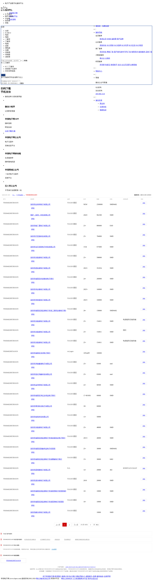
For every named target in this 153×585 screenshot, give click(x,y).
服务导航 (99, 32)
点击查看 (54, 549)
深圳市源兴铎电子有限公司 (40, 480)
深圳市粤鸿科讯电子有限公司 (41, 406)
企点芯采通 (125, 65)
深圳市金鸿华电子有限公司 (40, 385)
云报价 (107, 58)
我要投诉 (103, 110)
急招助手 (114, 65)
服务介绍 (65, 576)
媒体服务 (141, 52)
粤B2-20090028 (66, 578)
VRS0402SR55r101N (13, 560)
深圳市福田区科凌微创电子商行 (42, 279)
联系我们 (58, 576)
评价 (33, 208)
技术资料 (12, 19)
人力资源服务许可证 (79, 578)
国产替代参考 (119, 52)
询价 (143, 203)
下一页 (76, 524)
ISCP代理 (124, 45)
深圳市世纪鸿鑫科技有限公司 (41, 374)
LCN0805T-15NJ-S (45, 539)
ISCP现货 (139, 45)
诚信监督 (99, 100)
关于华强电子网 (48, 576)
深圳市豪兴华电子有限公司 (40, 512)
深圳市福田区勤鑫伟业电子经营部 (42, 448)
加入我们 (72, 576)
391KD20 (57, 539)
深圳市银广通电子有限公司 (40, 226)
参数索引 (89, 576)
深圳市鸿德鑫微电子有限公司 (41, 364)
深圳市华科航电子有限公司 (40, 300)
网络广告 (110, 52)
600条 (109, 39)
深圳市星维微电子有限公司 (40, 470)
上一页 (58, 524)
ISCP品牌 (117, 45)
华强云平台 (13, 16)
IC (84, 576)
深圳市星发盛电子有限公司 (40, 268)
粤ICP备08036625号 (43, 578)
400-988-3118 (100, 94)
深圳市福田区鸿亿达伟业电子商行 (42, 395)
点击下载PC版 (10, 131)
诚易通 (113, 39)
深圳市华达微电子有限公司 (40, 289)
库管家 (102, 65)
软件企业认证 (93, 578)
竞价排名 (103, 52)
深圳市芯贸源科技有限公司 (40, 236)
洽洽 (119, 65)
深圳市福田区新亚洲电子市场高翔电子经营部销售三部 (50, 491)
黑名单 (102, 103)
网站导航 (79, 576)
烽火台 (102, 58)
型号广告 (127, 52)
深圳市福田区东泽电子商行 (40, 353)
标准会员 (103, 39)
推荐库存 (134, 52)
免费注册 (105, 26)
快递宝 (107, 65)
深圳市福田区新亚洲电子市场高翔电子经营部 (47, 502)
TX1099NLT (67, 539)
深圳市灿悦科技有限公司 (39, 417)
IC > (14, 195)
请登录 (98, 26)
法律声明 (107, 576)
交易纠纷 (103, 107)
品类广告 (149, 52)
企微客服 (133, 65)
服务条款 (100, 576)
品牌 (94, 576)
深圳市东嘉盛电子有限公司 (40, 257)
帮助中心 (99, 71)
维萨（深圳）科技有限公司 (40, 215)
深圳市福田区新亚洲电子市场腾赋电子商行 (46, 459)
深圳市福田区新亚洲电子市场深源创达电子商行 (47, 438)
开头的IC (20, 195)
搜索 (3, 75)
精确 (25, 60)
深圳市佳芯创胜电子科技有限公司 (42, 247)
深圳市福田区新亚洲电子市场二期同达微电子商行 (48, 310)
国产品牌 (120, 39)
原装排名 (103, 45)
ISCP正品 (132, 45)
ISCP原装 (110, 45)
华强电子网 (13, 13)
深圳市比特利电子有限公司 (40, 204)
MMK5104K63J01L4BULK (82, 539)
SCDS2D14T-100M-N (30, 539)
